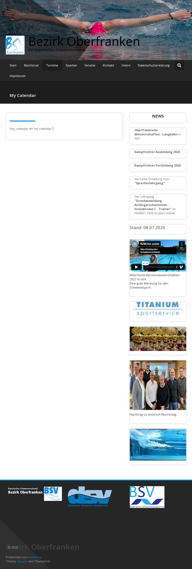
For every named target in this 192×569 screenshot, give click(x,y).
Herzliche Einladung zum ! (151, 181)
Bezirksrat (31, 65)
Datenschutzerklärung (154, 65)
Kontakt (108, 65)
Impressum (18, 76)
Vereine (89, 65)
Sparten (71, 65)
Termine (52, 65)
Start (13, 65)
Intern (126, 65)
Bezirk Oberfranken (84, 41)
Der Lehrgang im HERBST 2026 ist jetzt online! (155, 205)
